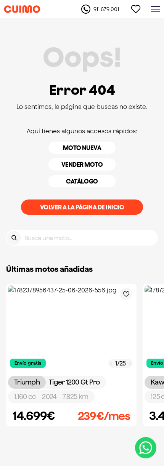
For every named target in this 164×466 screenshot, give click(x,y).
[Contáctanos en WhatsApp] (145, 447)
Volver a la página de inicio (82, 207)
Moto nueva (82, 147)
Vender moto (82, 164)
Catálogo (82, 181)
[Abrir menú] (155, 9)
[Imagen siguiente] (130, 363)
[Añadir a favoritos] (126, 294)
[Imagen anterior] (111, 363)
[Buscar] (14, 238)
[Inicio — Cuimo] (22, 9)
